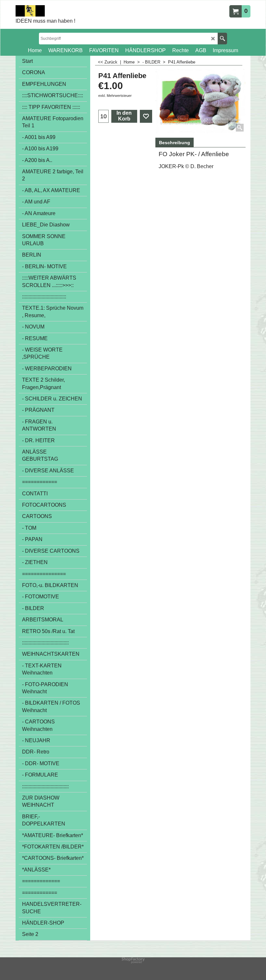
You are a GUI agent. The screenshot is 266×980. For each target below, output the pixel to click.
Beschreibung (174, 142)
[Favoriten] (146, 116)
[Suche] (222, 38)
